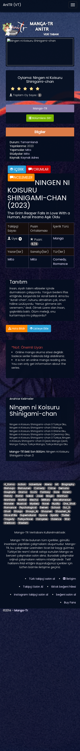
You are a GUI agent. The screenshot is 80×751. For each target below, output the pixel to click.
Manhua (62, 496)
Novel (45, 503)
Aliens (48, 484)
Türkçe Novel (25, 519)
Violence (56, 519)
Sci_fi (66, 507)
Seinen (44, 507)
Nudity (56, 503)
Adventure (35, 484)
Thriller (65, 515)
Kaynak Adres (30, 158)
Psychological (28, 507)
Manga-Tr (21, 610)
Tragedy (9, 519)
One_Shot (69, 503)
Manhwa (9, 499)
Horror (19, 496)
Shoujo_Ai (32, 511)
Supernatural (28, 515)
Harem (67, 492)
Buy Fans (70, 602)
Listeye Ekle (41, 328)
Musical (21, 503)
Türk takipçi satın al (42, 579)
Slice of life (10, 515)
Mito (28, 150)
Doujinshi (9, 492)
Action (22, 484)
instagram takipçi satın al (31, 594)
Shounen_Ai (63, 511)
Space (43, 515)
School (55, 507)
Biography (68, 484)
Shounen (46, 511)
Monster (9, 503)
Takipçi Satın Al (33, 587)
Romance (60, 264)
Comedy (59, 259)
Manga (58, 238)
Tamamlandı (29, 142)
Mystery (34, 503)
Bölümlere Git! (41, 118)
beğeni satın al (66, 594)
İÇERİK (18, 169)
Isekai (29, 496)
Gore (56, 492)
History (8, 496)
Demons (64, 488)
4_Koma (9, 484)
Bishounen (24, 488)
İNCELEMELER (22, 177)
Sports (54, 515)
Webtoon (9, 523)
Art (56, 484)
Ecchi (33, 492)
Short (7, 511)
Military (46, 499)
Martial (22, 499)
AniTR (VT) (12, 4)
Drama (23, 492)
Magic (50, 496)
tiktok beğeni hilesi (63, 587)
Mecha (34, 499)
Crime (51, 488)
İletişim (71, 579)
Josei (40, 496)
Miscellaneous (61, 499)
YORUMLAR (40, 169)
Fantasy (45, 492)
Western (23, 523)
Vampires (42, 519)
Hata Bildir (18, 328)
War (67, 519)
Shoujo (18, 511)
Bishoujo (9, 488)
